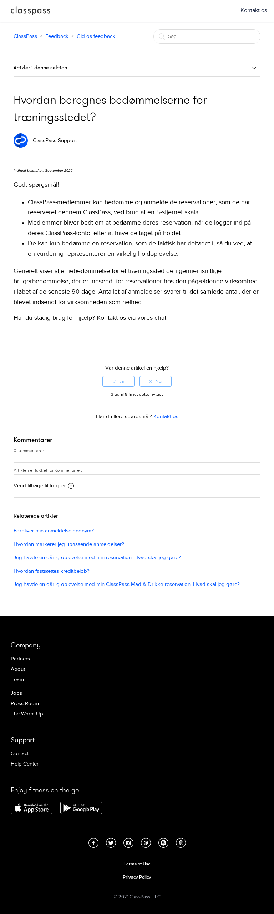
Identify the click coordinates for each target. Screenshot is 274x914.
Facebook (93, 843)
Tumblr (181, 843)
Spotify (163, 843)
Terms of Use (137, 864)
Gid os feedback (96, 36)
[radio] (118, 381)
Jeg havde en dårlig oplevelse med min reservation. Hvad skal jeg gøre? (97, 557)
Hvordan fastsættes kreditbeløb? (52, 571)
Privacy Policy (137, 877)
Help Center (25, 764)
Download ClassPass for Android (81, 808)
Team (17, 679)
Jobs (16, 693)
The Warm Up (27, 713)
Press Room (25, 703)
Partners (20, 658)
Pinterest (146, 843)
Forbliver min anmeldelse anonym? (54, 530)
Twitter (111, 843)
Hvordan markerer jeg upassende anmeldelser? (69, 544)
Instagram (128, 843)
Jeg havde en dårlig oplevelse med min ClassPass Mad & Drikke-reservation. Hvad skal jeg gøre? (127, 584)
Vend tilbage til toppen (40, 485)
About (18, 669)
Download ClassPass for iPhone (31, 808)
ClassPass (30, 12)
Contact (20, 753)
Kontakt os (253, 10)
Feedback (56, 36)
